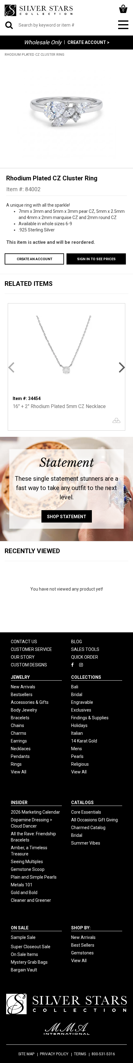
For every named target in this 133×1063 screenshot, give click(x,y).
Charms (18, 733)
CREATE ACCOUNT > (88, 42)
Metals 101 (21, 884)
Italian (77, 733)
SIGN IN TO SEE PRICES (96, 259)
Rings (16, 764)
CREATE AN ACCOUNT (34, 259)
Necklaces (21, 748)
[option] (66, 109)
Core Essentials (86, 812)
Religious (80, 764)
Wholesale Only (43, 42)
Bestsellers (21, 694)
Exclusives (81, 710)
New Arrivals (23, 686)
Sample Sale (23, 937)
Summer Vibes (85, 843)
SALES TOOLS (85, 649)
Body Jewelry (24, 710)
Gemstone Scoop (28, 869)
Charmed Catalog (88, 827)
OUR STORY (23, 657)
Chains (17, 725)
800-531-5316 (103, 1054)
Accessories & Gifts (30, 702)
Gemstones (82, 952)
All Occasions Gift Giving (94, 819)
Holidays (79, 725)
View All (18, 771)
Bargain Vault (24, 969)
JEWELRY (20, 677)
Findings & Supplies (90, 717)
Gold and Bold (24, 892)
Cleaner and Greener (31, 900)
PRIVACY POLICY (54, 1054)
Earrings (19, 740)
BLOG (76, 641)
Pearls (77, 756)
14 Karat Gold (84, 740)
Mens (76, 748)
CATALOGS (82, 802)
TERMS (80, 1054)
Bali (74, 686)
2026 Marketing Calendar (35, 812)
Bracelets (20, 717)
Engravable (82, 702)
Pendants (20, 756)
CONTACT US (24, 641)
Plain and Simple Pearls (34, 877)
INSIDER (19, 802)
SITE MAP (26, 1054)
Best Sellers (82, 945)
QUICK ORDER (84, 657)
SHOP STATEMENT (66, 516)
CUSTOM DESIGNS (29, 664)
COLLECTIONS (86, 677)
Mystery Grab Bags (29, 962)
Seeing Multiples (27, 861)
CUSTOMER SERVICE (31, 649)
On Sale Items (24, 954)
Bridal (76, 694)
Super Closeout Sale (30, 946)
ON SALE (19, 927)
